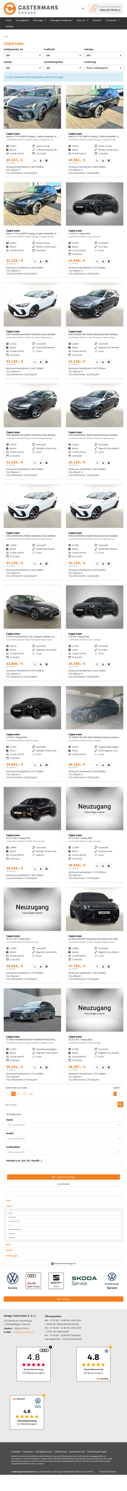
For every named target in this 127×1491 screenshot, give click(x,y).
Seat (8, 1244)
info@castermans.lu (24, 1331)
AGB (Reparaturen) (44, 1451)
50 (19, 1093)
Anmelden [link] (65, 1299)
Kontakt (9, 26)
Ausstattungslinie (53, 61)
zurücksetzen (63, 1183)
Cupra (9, 1205)
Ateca (11, 1213)
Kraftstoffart (13, 1147)
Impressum (28, 1451)
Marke (9, 1119)
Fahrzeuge (38, 20)
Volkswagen (12, 1255)
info (6, 36)
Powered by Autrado (108, 1471)
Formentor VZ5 (14, 1221)
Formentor (12, 1217)
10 (8, 1093)
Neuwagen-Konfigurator (61, 20)
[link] (35, 160)
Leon (10, 1225)
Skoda (9, 1250)
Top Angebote (22, 20)
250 (31, 1093)
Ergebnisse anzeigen (63, 1177)
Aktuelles (97, 20)
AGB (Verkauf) (61, 1451)
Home (8, 20)
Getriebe (88, 49)
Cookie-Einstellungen (97, 1451)
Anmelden (16, 1451)
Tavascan (12, 1233)
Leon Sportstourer (15, 1229)
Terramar (12, 1237)
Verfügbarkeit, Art (13, 49)
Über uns (81, 20)
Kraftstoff (49, 49)
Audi (8, 1200)
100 (24, 1093)
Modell (10, 1133)
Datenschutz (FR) (77, 1451)
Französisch (111, 20)
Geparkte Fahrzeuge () (65, 1263)
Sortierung (90, 61)
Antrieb (8, 61)
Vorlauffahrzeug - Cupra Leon (32, 131)
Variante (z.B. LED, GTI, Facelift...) (24, 1160)
